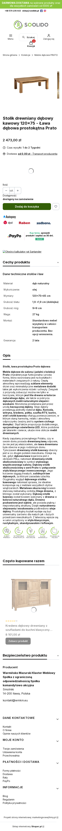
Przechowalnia (11, 755)
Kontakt (7, 726)
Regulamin (8, 799)
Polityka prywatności (14, 802)
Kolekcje (25, 55)
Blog (5, 796)
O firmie (7, 730)
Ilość (5, 184)
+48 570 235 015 (13, 11)
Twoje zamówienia (13, 748)
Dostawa (8, 774)
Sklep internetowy (27, 826)
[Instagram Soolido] (45, 11)
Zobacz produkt (18, 641)
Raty (5, 777)
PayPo (6, 780)
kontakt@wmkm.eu (15, 700)
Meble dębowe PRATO (46, 55)
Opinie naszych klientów (16, 733)
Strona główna (10, 55)
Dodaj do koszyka (27, 206)
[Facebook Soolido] (41, 11)
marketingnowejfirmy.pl (44, 817)
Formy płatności (11, 770)
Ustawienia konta (12, 752)
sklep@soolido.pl (30, 11)
